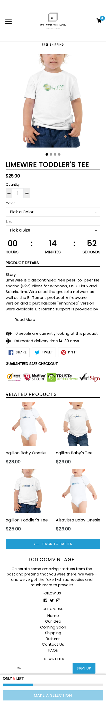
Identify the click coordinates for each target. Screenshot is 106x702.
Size (9, 221)
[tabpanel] (53, 102)
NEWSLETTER (54, 659)
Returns (53, 638)
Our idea (53, 621)
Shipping (53, 632)
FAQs (53, 650)
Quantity (13, 184)
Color (10, 203)
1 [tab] (47, 154)
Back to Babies (57, 543)
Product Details (22, 262)
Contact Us (53, 644)
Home (53, 615)
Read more (25, 319)
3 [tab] (55, 154)
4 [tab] (59, 154)
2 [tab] (51, 154)
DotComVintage (52, 559)
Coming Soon (53, 627)
